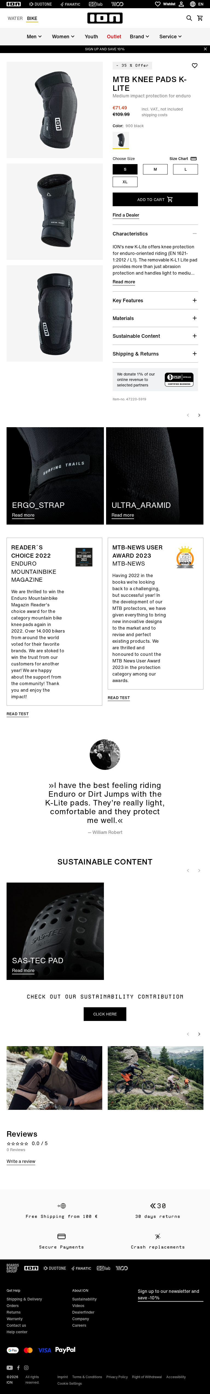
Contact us (16, 1325)
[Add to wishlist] (194, 65)
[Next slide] (199, 415)
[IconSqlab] (96, 4)
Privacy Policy (117, 1377)
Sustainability (84, 1299)
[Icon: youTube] (10, 1368)
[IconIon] (14, 4)
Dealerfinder (83, 1312)
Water (15, 18)
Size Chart (179, 158)
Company (80, 1319)
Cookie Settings (69, 1383)
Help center (17, 1332)
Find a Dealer (126, 215)
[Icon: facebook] (18, 1368)
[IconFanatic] (70, 4)
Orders (13, 1305)
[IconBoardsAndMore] (13, 1268)
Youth (91, 36)
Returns (14, 1312)
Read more (124, 281)
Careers (79, 1325)
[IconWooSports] (117, 4)
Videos (78, 1305)
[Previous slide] (188, 415)
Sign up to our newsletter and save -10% (168, 1294)
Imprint (62, 1377)
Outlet (114, 36)
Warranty (15, 1319)
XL (124, 182)
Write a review (21, 1161)
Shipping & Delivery (24, 1299)
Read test (18, 714)
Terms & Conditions (87, 1377)
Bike (32, 18)
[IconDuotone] (41, 4)
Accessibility (176, 1377)
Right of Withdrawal (147, 1377)
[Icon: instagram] (26, 1368)
